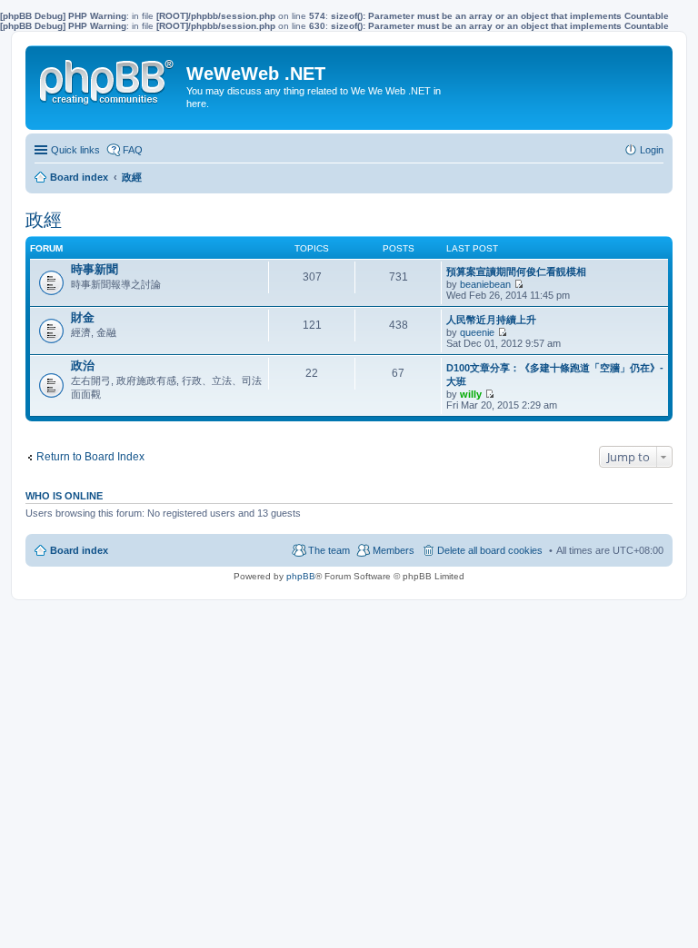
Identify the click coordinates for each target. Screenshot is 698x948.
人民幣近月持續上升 (491, 319)
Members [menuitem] (393, 550)
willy (471, 394)
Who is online (64, 495)
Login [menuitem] (651, 149)
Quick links (75, 149)
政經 (43, 220)
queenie (477, 332)
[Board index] (108, 78)
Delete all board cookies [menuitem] (490, 550)
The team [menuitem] (329, 550)
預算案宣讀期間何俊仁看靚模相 (516, 271)
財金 (83, 317)
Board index (79, 550)
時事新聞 (94, 269)
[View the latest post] (519, 284)
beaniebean (485, 284)
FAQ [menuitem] (133, 149)
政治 (83, 365)
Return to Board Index (90, 456)
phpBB (300, 576)
